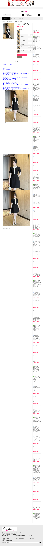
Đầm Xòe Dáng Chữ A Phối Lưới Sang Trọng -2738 (36, 130)
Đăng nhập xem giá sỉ (30, 7)
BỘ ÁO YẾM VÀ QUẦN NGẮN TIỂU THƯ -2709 (36, 401)
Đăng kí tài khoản (38, 7)
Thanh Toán (20, 18)
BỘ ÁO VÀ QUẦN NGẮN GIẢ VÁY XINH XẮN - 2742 (36, 150)
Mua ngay (19, 56)
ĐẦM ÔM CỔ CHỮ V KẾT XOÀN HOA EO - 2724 (36, 245)
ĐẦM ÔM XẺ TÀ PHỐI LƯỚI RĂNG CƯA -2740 (36, 459)
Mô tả (16, 61)
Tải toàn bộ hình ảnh (6, 228)
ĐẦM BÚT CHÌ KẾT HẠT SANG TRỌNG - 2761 (36, 507)
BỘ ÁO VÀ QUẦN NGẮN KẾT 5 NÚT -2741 (36, 140)
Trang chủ (3, 21)
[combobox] (7, 14)
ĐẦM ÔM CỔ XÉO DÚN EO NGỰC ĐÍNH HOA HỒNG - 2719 (36, 40)
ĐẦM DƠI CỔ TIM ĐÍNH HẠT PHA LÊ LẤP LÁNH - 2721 (36, 255)
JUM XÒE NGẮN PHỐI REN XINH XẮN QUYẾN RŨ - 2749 (36, 440)
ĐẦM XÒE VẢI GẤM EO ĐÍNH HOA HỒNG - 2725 (36, 350)
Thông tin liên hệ (33, 538)
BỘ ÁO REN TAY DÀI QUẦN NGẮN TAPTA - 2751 (36, 339)
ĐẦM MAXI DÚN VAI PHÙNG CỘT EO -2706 (36, 411)
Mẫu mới (12, 18)
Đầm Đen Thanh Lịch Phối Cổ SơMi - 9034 (14, 21)
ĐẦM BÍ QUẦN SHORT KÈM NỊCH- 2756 (36, 30)
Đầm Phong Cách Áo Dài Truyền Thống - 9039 (36, 178)
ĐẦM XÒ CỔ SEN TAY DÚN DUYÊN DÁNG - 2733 (36, 304)
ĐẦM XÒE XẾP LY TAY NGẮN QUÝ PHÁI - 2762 (36, 380)
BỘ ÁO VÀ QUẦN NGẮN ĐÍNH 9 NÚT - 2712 (36, 390)
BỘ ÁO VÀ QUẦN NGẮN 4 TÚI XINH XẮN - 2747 (36, 329)
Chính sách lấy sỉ (25, 18)
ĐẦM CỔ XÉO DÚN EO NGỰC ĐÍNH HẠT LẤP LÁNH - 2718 (36, 517)
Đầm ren (15, 18)
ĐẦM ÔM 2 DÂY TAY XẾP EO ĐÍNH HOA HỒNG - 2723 (36, 58)
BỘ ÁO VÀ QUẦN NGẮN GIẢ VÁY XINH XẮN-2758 (36, 360)
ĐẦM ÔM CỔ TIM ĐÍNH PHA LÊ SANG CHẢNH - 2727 (36, 430)
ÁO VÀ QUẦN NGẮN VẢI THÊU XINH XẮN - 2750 (37, 188)
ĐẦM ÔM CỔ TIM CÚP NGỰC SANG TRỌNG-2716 (36, 99)
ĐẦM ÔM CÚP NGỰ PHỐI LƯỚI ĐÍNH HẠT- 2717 (36, 370)
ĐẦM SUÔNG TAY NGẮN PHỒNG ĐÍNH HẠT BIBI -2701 (36, 227)
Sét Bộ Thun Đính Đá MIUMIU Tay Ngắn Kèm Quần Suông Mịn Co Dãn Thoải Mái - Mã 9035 (36, 318)
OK (40, 542)
